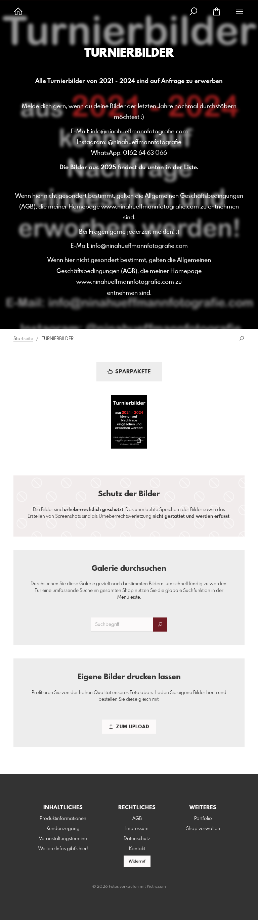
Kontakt (137, 848)
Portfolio (203, 818)
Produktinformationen (63, 818)
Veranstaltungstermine (63, 838)
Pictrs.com (156, 887)
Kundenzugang (63, 828)
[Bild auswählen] (119, 440)
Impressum (136, 828)
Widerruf (137, 862)
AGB (137, 818)
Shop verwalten (203, 828)
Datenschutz (137, 838)
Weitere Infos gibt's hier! (63, 848)
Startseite (23, 338)
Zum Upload (131, 727)
